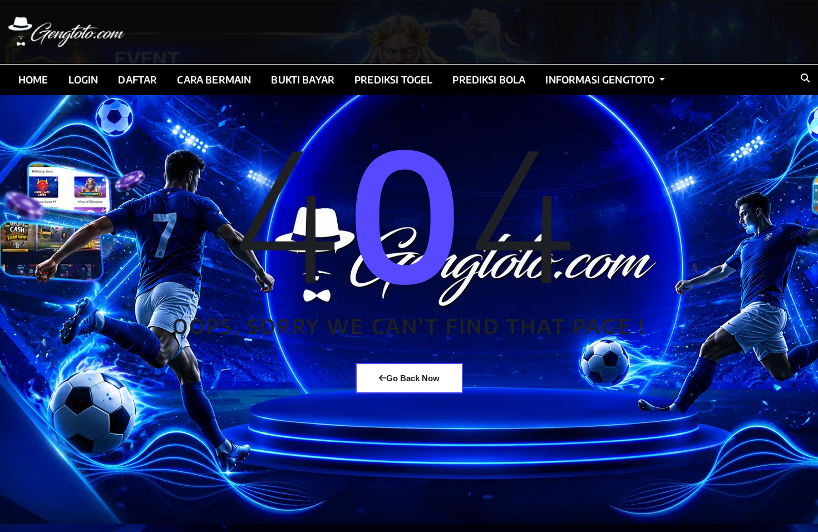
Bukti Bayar (302, 79)
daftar (137, 79)
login (83, 79)
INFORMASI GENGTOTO (601, 79)
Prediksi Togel (393, 79)
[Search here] (805, 78)
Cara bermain (214, 79)
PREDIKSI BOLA (488, 79)
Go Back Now (413, 378)
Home (33, 79)
